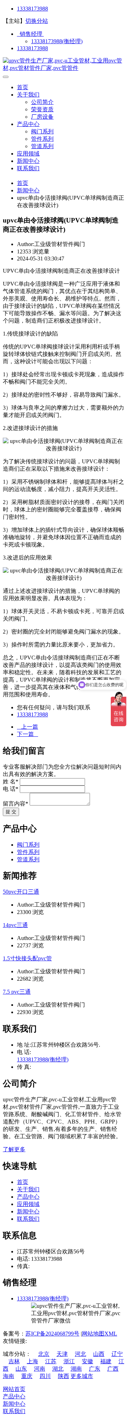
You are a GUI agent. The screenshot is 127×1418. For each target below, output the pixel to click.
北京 (43, 1354)
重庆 (26, 1376)
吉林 (14, 1361)
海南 (8, 1376)
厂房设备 (42, 117)
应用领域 (28, 154)
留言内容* (15, 804)
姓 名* (10, 781)
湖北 (58, 1369)
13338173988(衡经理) (57, 41)
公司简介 (42, 102)
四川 (45, 1376)
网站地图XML (99, 1334)
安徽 (87, 1361)
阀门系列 (42, 131)
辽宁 (117, 1354)
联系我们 (28, 168)
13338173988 (32, 9)
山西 (98, 1354)
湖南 (76, 1369)
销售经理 (30, 34)
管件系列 (42, 139)
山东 (21, 1369)
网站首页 (14, 1389)
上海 (32, 1361)
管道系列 (42, 146)
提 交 (11, 811)
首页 (22, 87)
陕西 (63, 1376)
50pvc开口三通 (21, 892)
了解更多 (14, 1149)
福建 (105, 1361)
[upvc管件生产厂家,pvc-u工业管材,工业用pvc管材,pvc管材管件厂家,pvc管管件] (63, 68)
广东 (94, 1369)
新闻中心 (28, 161)
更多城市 (82, 1376)
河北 (80, 1354)
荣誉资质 (42, 109)
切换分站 (36, 21)
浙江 (69, 1361)
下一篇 (27, 734)
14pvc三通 (15, 925)
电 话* (10, 789)
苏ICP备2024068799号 (52, 1334)
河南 (39, 1369)
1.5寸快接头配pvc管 (27, 958)
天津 (62, 1354)
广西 (113, 1369)
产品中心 (28, 124)
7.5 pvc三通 (17, 992)
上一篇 (27, 727)
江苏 (50, 1361)
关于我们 (28, 95)
